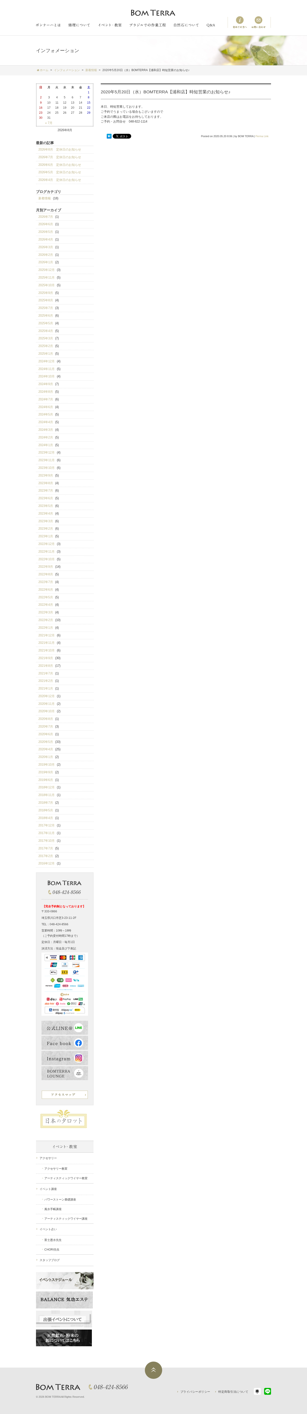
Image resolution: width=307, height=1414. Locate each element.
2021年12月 (46, 635)
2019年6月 (45, 780)
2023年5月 (45, 506)
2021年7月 (45, 673)
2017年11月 (46, 833)
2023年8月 (45, 483)
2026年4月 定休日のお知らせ (59, 180)
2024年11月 (46, 369)
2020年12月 (46, 696)
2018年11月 (46, 795)
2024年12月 (46, 361)
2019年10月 (46, 764)
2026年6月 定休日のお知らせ (59, 165)
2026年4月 (45, 239)
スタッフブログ (50, 1260)
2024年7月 (45, 399)
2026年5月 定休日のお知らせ (59, 172)
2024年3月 (45, 430)
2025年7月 (45, 308)
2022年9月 (45, 566)
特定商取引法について (233, 1391)
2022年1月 (45, 627)
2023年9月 (45, 475)
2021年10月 (46, 650)
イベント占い (48, 1229)
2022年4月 (45, 604)
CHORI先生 (51, 1249)
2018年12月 (46, 787)
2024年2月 (45, 437)
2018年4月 (45, 818)
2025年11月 (46, 277)
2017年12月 (46, 825)
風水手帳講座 (53, 1209)
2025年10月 (46, 285)
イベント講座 (48, 1189)
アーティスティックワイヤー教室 (66, 1178)
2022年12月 (46, 544)
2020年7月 (45, 726)
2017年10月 (46, 840)
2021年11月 (46, 643)
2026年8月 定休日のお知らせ (59, 149)
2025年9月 (45, 293)
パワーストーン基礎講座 (60, 1199)
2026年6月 (45, 224)
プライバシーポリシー (195, 1391)
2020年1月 (45, 757)
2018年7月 (45, 802)
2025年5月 (45, 323)
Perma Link (262, 136)
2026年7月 (45, 217)
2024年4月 (45, 422)
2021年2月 (45, 681)
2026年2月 (45, 255)
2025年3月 (45, 338)
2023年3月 (45, 521)
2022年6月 (45, 589)
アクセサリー (48, 1158)
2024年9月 (45, 384)
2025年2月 (45, 346)
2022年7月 (45, 582)
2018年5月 (45, 810)
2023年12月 (46, 452)
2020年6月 (45, 734)
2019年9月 (45, 772)
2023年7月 (45, 490)
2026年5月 (45, 232)
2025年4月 (45, 331)
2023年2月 (45, 528)
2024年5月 (45, 414)
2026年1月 (45, 262)
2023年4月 (45, 513)
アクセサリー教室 (55, 1168)
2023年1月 (45, 536)
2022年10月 (46, 559)
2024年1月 (45, 445)
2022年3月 (45, 612)
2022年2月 (45, 620)
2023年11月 (46, 460)
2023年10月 (46, 468)
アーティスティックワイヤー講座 (66, 1218)
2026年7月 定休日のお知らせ (59, 157)
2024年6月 (45, 407)
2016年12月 (46, 863)
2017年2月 (45, 856)
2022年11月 (46, 551)
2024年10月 (46, 376)
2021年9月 (45, 658)
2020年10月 (46, 711)
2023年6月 (45, 498)
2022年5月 (45, 597)
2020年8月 (45, 719)
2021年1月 (45, 688)
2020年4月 (45, 749)
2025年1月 (45, 353)
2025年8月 (45, 300)
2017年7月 (45, 848)
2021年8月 (45, 666)
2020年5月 (45, 742)
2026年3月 (45, 247)
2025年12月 (46, 270)
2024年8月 (45, 391)
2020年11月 (46, 704)
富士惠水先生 (53, 1240)
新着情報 (44, 198)
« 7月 (49, 123)
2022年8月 (45, 574)
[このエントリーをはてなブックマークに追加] (109, 136)
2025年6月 (45, 315)
